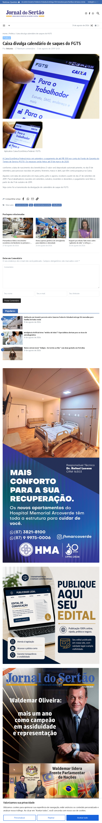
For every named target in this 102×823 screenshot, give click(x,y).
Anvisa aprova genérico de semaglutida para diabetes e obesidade (50, 242)
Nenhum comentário (26, 48)
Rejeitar (51, 818)
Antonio (9, 48)
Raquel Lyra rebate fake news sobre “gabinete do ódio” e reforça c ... (82, 242)
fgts (30, 205)
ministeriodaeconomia (42, 205)
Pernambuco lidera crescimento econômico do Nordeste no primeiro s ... (17, 242)
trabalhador (56, 205)
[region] (51, 811)
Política (12, 33)
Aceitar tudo (82, 818)
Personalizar (19, 818)
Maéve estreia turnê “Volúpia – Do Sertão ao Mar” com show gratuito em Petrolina (54, 348)
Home (5, 33)
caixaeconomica (21, 205)
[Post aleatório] (92, 25)
